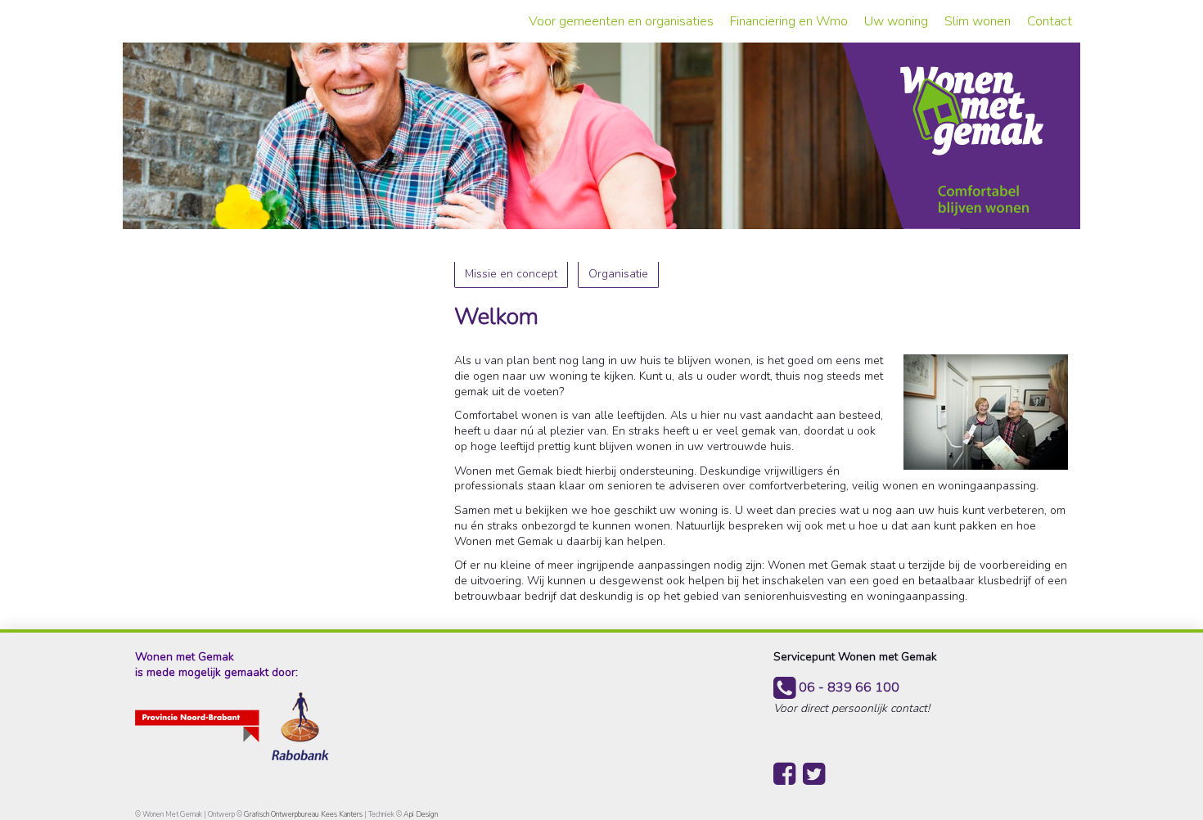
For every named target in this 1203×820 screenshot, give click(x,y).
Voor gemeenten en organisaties (621, 21)
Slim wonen (977, 21)
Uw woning (896, 21)
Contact (1049, 21)
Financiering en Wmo (789, 21)
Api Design (420, 814)
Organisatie (618, 274)
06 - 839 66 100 (847, 687)
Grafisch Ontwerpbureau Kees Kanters (304, 814)
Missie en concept (511, 274)
